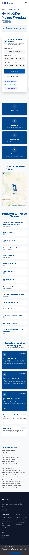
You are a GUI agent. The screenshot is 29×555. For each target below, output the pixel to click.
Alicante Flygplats (5, 527)
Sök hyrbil (15, 71)
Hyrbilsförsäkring (20, 522)
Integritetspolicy (5, 535)
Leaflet (10, 205)
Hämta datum (7, 55)
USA (6, 9)
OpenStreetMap (16, 205)
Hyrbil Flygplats (7, 3)
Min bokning (4, 540)
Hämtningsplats (8, 48)
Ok (10, 552)
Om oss (3, 537)
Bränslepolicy (19, 524)
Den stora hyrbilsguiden (21, 517)
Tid (16, 55)
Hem (3, 9)
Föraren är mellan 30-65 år (12, 76)
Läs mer (5, 367)
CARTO (25, 205)
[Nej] (27, 550)
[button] (14, 187)
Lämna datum (7, 62)
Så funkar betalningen (21, 519)
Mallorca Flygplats (6, 525)
